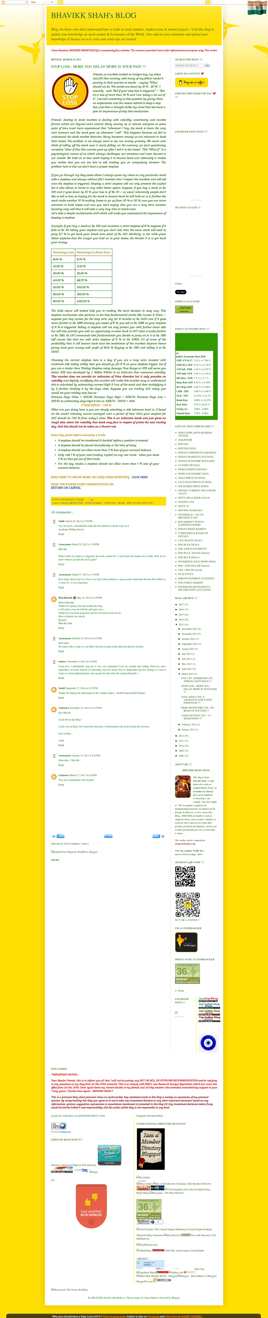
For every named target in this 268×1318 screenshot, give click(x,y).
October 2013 (189, 638)
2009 (181, 750)
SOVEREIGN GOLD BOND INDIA (197, 561)
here (200, 854)
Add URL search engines (177, 1250)
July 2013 (187, 653)
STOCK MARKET (94, 502)
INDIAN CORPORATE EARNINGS (197, 452)
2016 (181, 609)
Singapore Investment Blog (149, 1115)
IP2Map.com (65, 1132)
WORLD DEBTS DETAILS (192, 469)
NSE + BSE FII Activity (190, 569)
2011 (181, 740)
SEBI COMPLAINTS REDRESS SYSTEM (195, 434)
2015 (181, 614)
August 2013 (188, 648)
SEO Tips (199, 1269)
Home (181, 990)
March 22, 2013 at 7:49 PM (85, 544)
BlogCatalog (142, 1192)
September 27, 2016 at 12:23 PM (82, 688)
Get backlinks (197, 1250)
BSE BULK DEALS (188, 544)
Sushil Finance (123, 692)
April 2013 (187, 668)
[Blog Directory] (172, 1235)
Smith (61, 521)
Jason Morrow (151, 1297)
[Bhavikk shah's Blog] (176, 1012)
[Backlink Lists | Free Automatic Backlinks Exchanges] (185, 1235)
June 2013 (187, 658)
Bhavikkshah (68, 499)
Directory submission (61, 1165)
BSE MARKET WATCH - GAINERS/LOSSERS (191, 523)
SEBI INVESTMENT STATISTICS (196, 578)
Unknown (63, 708)
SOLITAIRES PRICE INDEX (193, 486)
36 (182, 971)
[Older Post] (158, 837)
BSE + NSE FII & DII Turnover (194, 565)
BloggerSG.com (144, 1281)
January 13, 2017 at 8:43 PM (86, 755)
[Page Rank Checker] (142, 1258)
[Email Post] (91, 499)
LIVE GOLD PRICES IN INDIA (195, 482)
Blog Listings (145, 1183)
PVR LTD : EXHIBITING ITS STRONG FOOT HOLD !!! (196, 679)
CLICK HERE (140, 477)
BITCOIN (183, 444)
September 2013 (190, 643)
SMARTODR (185, 439)
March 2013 (188, 673)
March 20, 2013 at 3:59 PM (79, 521)
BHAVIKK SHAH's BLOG (93, 15)
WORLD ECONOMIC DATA (193, 473)
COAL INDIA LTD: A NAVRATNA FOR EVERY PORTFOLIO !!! (196, 699)
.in (148, 1265)
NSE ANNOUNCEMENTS (192, 548)
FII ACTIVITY (186, 574)
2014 (181, 619)
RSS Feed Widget (196, 200)
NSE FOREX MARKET (190, 582)
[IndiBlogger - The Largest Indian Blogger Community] (186, 951)
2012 (181, 735)
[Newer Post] (58, 837)
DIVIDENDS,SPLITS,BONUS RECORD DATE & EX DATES (194, 588)
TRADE (122, 502)
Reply (61, 534)
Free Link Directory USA (203, 1235)
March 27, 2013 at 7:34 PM (85, 574)
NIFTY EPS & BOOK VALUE (194, 497)
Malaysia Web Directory (84, 1165)
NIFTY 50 (183, 506)
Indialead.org (142, 1238)
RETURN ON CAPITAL (66, 488)
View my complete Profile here (189, 850)
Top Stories (142, 1181)
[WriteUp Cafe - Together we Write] (109, 1165)
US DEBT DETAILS (189, 465)
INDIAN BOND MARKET (192, 528)
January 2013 (189, 729)
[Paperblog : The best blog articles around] (81, 1172)
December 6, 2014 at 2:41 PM (82, 661)
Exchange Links (184, 1183)
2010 (181, 745)
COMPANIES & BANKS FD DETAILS (193, 534)
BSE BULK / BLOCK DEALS (194, 552)
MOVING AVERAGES (190, 510)
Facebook (154, 1316)
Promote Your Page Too (179, 1016)
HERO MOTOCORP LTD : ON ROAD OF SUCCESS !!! (197, 709)
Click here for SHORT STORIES (183, 1316)
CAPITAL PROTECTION (71, 502)
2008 (181, 755)
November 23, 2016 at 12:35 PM (86, 707)
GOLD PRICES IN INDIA (191, 477)
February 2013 (189, 724)
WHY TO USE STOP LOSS (140, 502)
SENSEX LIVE (186, 501)
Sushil (61, 688)
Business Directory (202, 1183)
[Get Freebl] (190, 1272)
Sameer (62, 661)
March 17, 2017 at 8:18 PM (83, 775)
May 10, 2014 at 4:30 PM (89, 597)
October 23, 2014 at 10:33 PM (87, 638)
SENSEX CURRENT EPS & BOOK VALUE (197, 492)
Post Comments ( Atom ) (76, 843)
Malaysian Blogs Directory (149, 1235)
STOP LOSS (110, 502)
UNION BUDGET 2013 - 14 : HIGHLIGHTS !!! (196, 717)
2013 (181, 624)
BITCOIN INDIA (187, 448)
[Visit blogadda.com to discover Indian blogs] (187, 1189)
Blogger (175, 1297)
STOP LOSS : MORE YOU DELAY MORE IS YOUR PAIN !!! (199, 688)
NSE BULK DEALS (188, 557)
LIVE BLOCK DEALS (190, 540)
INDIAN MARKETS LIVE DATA (196, 456)
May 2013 (187, 663)
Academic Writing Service (71, 529)
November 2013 (190, 633)
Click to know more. (115, 1316)
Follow (178, 283)
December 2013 (190, 628)
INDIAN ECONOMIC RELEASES (196, 460)
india (177, 1268)
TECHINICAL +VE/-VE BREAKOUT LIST (190, 516)
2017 (181, 604)
